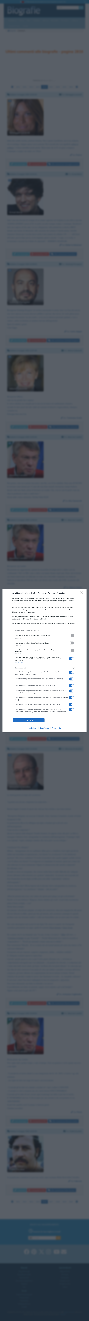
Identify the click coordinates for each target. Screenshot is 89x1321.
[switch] (71, 635)
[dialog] (44, 660)
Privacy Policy (57, 728)
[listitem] (44, 631)
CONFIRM (29, 720)
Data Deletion (32, 728)
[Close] (82, 593)
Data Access (44, 728)
